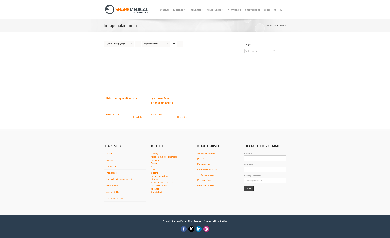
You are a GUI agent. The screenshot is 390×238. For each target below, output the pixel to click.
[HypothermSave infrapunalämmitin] (168, 73)
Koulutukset (156, 192)
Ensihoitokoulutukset (207, 169)
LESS (153, 169)
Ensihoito (155, 160)
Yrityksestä (110, 166)
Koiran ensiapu (204, 180)
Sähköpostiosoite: (252, 175)
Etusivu (108, 153)
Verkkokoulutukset (206, 153)
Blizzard (154, 172)
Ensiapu (154, 163)
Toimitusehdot (112, 185)
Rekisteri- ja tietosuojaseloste (119, 179)
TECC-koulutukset (205, 175)
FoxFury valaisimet (159, 176)
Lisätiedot (138, 117)
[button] (281, 9)
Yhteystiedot (111, 172)
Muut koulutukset (205, 185)
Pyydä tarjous (113, 114)
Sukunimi (248, 164)
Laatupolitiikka (112, 192)
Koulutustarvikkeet (114, 198)
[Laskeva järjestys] (138, 44)
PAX (153, 166)
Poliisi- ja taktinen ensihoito (164, 156)
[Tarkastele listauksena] (180, 44)
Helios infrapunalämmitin (121, 98)
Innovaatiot (156, 188)
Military (154, 153)
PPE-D (200, 159)
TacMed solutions (159, 185)
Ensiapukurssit (204, 164)
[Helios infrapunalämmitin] (124, 73)
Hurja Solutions (221, 221)
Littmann (155, 179)
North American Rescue (162, 182)
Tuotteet (109, 160)
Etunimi (248, 153)
